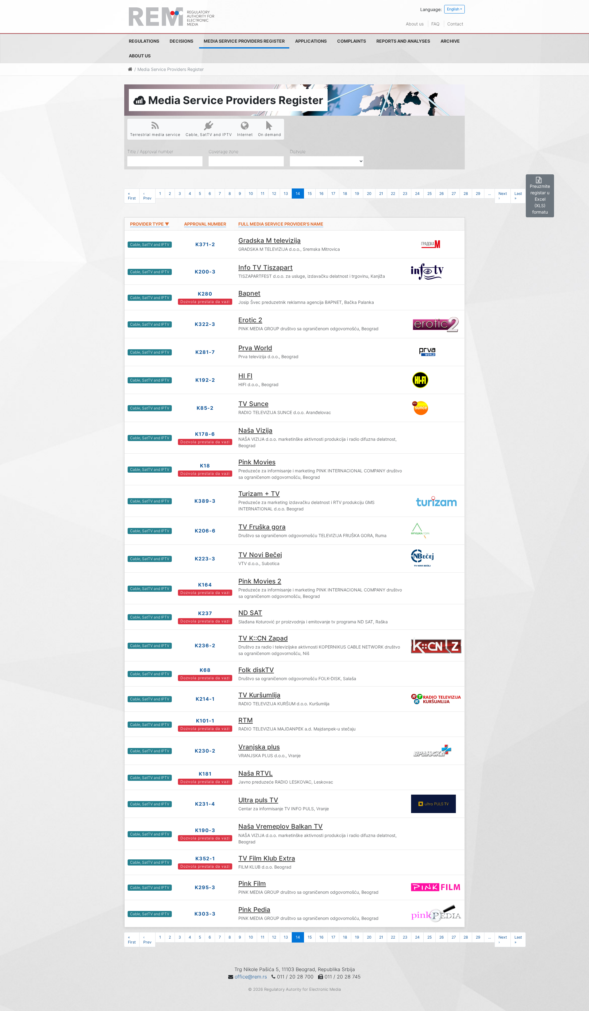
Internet (245, 134)
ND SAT (250, 613)
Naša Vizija (255, 430)
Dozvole (298, 151)
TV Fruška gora (262, 527)
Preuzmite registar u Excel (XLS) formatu (540, 199)
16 (321, 193)
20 (369, 193)
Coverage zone (223, 151)
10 (251, 193)
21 (381, 193)
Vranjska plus (259, 747)
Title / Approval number (150, 151)
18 (345, 193)
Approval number (205, 224)
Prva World (255, 348)
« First (132, 195)
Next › (503, 195)
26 (441, 193)
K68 (205, 670)
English (453, 9)
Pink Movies (256, 462)
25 (429, 193)
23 (405, 193)
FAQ (435, 23)
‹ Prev (147, 195)
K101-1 (205, 721)
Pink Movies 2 (259, 581)
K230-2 (205, 751)
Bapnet (249, 293)
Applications (311, 41)
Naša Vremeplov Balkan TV (280, 826)
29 (478, 193)
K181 (205, 774)
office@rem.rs (251, 977)
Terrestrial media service (155, 134)
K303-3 (205, 914)
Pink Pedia (254, 909)
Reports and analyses (403, 41)
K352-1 (205, 858)
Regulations (144, 41)
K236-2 (205, 645)
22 (393, 193)
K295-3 (205, 887)
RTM (245, 720)
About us (415, 23)
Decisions (181, 41)
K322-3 (205, 324)
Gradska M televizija (269, 240)
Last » (518, 195)
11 (262, 193)
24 (417, 193)
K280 (205, 294)
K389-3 (205, 501)
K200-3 (205, 272)
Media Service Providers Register (244, 41)
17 (333, 193)
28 (466, 193)
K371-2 (205, 244)
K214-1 (205, 699)
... (489, 193)
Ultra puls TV (258, 800)
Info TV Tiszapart (265, 267)
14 (298, 193)
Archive (450, 41)
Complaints (351, 41)
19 (357, 193)
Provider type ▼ (149, 224)
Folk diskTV (256, 670)
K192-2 (205, 380)
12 (274, 193)
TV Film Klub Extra (266, 858)
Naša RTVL (255, 773)
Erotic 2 (250, 320)
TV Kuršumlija (259, 695)
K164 (205, 585)
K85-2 (205, 408)
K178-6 (205, 434)
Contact (455, 23)
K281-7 (205, 352)
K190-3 (205, 830)
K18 (205, 466)
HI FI (245, 376)
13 (286, 193)
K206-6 (205, 531)
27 (454, 193)
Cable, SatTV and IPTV (209, 134)
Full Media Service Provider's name (280, 224)
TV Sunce (253, 404)
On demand (269, 134)
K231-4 (205, 804)
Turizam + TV (259, 494)
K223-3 (205, 559)
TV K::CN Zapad (263, 638)
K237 (205, 613)
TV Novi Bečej (260, 555)
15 (310, 193)
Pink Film (252, 883)
